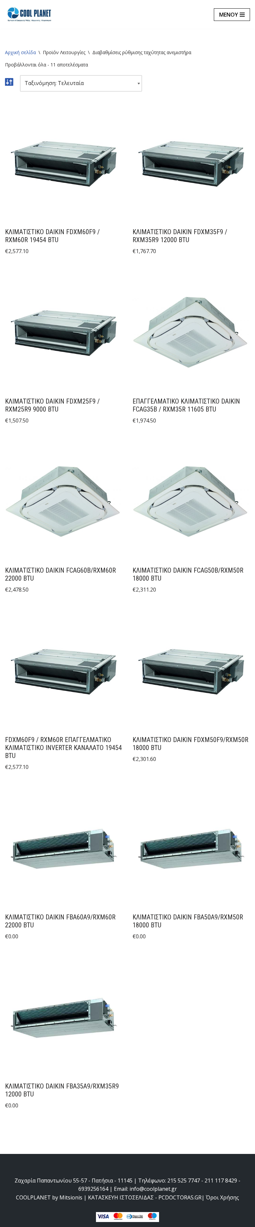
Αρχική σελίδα (20, 52)
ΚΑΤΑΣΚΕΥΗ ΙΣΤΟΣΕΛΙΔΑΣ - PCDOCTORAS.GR (145, 1197)
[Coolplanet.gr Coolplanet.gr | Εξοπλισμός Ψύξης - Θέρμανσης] (30, 14)
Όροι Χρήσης (222, 1197)
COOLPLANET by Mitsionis (49, 1197)
